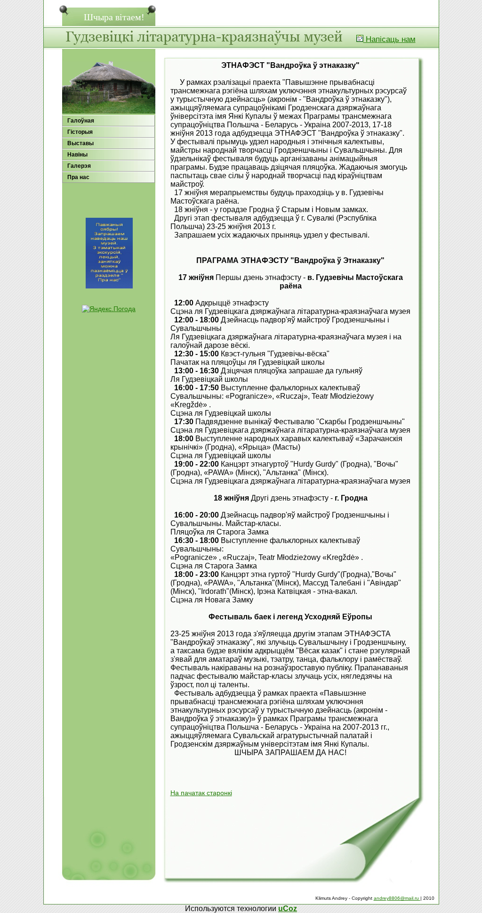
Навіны (77, 154)
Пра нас (78, 177)
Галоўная (80, 120)
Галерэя (79, 166)
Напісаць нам (389, 39)
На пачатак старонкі (201, 793)
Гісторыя (80, 132)
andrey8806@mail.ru (397, 898)
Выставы (80, 143)
